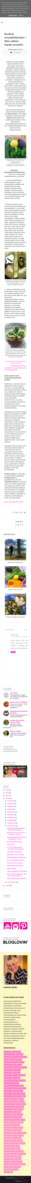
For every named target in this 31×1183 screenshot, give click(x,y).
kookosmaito (17, 1111)
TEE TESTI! (14, 693)
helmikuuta (11, 826)
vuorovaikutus (8, 1172)
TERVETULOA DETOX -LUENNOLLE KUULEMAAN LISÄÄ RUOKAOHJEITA (15, 368)
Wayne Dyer (20, 1122)
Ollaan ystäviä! (12, 868)
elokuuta (10, 809)
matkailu (7, 1140)
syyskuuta (10, 806)
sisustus (22, 1101)
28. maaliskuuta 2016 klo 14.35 (20, 636)
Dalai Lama (11, 1104)
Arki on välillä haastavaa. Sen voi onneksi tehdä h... (16, 875)
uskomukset (8, 1119)
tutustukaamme (9, 1159)
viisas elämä (17, 1166)
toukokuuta (11, 817)
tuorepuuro (17, 1156)
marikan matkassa (16, 1138)
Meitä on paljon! (15, 731)
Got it (21, 15)
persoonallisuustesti (10, 1148)
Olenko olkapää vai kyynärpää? (17, 871)
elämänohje (15, 1056)
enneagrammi (8, 1088)
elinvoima (13, 1064)
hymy (24, 1088)
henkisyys (7, 1062)
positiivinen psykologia (19, 1093)
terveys (19, 1064)
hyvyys (6, 1059)
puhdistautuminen (9, 1151)
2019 (7, 790)
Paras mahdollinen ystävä (15, 860)
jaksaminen (17, 1072)
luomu (24, 1067)
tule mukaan (20, 1106)
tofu (6, 1104)
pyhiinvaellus (19, 1151)
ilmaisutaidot (8, 1132)
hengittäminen (17, 1088)
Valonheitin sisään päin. (15, 852)
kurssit (21, 1098)
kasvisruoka (19, 1054)
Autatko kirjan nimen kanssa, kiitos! (17, 721)
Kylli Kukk (12, 1122)
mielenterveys (8, 1117)
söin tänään (23, 1056)
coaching (14, 1127)
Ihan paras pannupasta (14, 842)
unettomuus (17, 1159)
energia (15, 1075)
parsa (13, 1145)
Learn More (12, 15)
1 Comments (16, 52)
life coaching (8, 1135)
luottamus (7, 1138)
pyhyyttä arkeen (16, 1051)
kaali (24, 1104)
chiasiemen (7, 1127)
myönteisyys (8, 1075)
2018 (7, 793)
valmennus (7, 1164)
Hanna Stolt (14, 635)
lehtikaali (7, 1106)
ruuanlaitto (8, 1070)
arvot (19, 1059)
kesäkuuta (11, 815)
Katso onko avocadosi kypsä (13, 502)
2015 (7, 885)
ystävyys (22, 1119)
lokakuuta (10, 803)
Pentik (15, 1109)
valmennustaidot (16, 1164)
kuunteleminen (22, 1132)
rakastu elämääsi (9, 1096)
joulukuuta (11, 801)
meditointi (19, 1114)
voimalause (7, 1169)
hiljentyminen (8, 1072)
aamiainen (18, 1104)
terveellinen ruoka (10, 1054)
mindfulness (8, 1093)
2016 (7, 798)
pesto (18, 1148)
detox (21, 1085)
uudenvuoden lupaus (16, 1161)
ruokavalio (14, 1062)
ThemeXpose (24, 1181)
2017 (7, 795)
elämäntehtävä (16, 1070)
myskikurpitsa (13, 1143)
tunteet (16, 1085)
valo (23, 1164)
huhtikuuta (11, 820)
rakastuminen (21, 1153)
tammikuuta (11, 882)
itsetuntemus (8, 1077)
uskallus (7, 1161)
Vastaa (13, 652)
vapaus (6, 1166)
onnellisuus (14, 1101)
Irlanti (6, 1122)
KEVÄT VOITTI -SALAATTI (15, 589)
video (11, 1166)
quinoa (6, 1153)
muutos (6, 1143)
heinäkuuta (11, 812)
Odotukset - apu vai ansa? (15, 854)
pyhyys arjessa (17, 1117)
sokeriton (7, 1156)
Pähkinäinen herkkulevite (15, 866)
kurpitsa (13, 1114)
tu (12, 1156)
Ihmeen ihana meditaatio (18, 702)
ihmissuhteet (13, 1059)
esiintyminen (8, 1130)
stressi (13, 1106)
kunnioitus (22, 1080)
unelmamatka (8, 1109)
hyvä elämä (7, 1051)
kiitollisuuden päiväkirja (11, 1080)
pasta (18, 1145)
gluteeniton (21, 1075)
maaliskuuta (11, 823)
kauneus (20, 1109)
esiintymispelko (17, 1130)
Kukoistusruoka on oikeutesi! (16, 857)
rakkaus (7, 1064)
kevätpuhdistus (8, 1111)
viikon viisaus (8, 1067)
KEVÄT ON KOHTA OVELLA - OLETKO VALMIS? (17, 833)
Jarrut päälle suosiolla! (15, 562)
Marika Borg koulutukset (11, 1098)
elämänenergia (17, 1067)
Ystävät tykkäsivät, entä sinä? (15, 617)
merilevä (19, 1140)
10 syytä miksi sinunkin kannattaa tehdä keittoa (15, 848)
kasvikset (21, 1062)
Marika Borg (16, 1077)
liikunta (15, 1135)
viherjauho (15, 1119)
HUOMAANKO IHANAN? (15, 863)
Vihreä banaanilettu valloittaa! (16, 878)
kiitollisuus (7, 1056)
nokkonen (21, 1143)
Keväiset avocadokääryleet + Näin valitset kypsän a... (16, 829)
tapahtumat (18, 1096)
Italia (24, 1096)
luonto (21, 1135)
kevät (14, 1132)
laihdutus (7, 1101)
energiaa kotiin (14, 1083)
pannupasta (7, 1145)
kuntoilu (7, 1114)
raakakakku (13, 1153)
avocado (7, 1083)
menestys (13, 1140)
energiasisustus (9, 1085)
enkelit (20, 1127)
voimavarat (15, 1169)
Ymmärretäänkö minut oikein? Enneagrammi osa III (17, 838)
